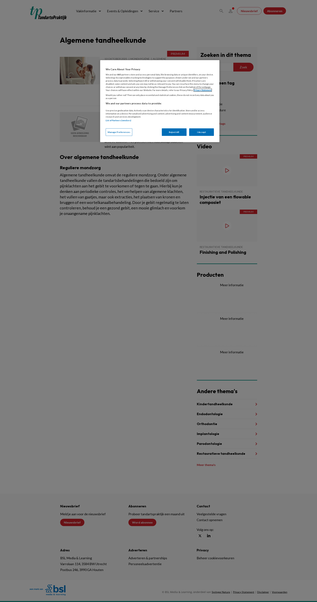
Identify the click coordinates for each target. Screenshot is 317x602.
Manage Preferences (119, 132)
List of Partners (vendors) (118, 120)
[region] (159, 101)
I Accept (201, 132)
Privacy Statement (203, 90)
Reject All (174, 132)
